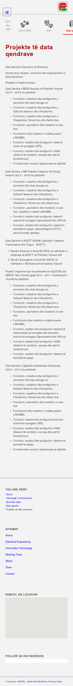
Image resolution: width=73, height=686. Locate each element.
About (8, 561)
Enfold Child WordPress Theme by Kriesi (44, 681)
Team (8, 567)
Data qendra (12, 505)
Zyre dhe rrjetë (13, 502)
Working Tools (13, 554)
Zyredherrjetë (7, 25)
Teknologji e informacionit (19, 498)
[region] (36, 617)
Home (9, 494)
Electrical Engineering (17, 541)
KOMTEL (21, 681)
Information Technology (18, 548)
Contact (10, 573)
